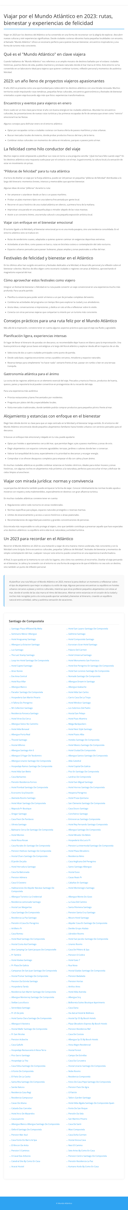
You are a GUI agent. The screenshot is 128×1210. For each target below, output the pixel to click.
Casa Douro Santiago (78, 808)
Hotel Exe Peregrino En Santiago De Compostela (91, 665)
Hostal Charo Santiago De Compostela (29, 856)
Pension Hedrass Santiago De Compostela (31, 851)
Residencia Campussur (22, 1097)
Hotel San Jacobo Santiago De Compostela (88, 939)
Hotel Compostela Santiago (81, 639)
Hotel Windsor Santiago (79, 702)
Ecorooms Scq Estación (22, 792)
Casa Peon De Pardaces (22, 819)
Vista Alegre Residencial (79, 1044)
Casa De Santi (74, 1124)
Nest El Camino (75, 1145)
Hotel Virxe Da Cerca (21, 718)
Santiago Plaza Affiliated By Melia (26, 628)
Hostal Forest (74, 1050)
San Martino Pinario (77, 1118)
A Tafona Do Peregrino (21, 702)
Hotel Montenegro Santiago (81, 888)
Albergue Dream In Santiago (81, 681)
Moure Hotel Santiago (78, 917)
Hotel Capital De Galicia (79, 766)
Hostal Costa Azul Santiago (23, 944)
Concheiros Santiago (78, 813)
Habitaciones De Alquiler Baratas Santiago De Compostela (32, 890)
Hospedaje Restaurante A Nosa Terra (28, 1050)
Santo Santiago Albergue (80, 866)
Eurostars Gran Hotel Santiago (82, 644)
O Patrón (72, 1092)
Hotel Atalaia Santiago (21, 960)
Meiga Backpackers (77, 724)
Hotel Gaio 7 (74, 960)
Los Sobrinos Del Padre (79, 708)
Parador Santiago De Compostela (27, 692)
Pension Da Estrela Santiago (24, 981)
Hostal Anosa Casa (77, 1140)
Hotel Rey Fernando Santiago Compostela (88, 824)
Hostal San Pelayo (76, 713)
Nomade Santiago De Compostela (84, 676)
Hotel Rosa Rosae (19, 840)
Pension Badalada (76, 976)
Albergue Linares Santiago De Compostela (31, 761)
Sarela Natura (17, 1087)
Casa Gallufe (17, 1044)
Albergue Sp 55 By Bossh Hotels (83, 1039)
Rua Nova (72, 965)
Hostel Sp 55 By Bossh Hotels (82, 1018)
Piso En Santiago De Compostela (83, 771)
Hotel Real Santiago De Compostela (28, 939)
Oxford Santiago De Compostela (26, 1129)
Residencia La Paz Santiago (24, 917)
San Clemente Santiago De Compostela (86, 803)
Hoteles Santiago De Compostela (83, 739)
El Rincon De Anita (19, 1145)
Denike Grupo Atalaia (78, 928)
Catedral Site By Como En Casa (25, 1161)
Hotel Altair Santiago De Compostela (28, 803)
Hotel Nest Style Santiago (80, 729)
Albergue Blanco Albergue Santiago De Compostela (35, 1124)
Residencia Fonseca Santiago (24, 713)
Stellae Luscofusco (20, 1002)
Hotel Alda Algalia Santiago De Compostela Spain (91, 1103)
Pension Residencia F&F (79, 1029)
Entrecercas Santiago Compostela (84, 819)
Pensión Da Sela (76, 1113)
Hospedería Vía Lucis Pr (79, 840)
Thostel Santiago (19, 739)
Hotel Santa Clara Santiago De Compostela (31, 1018)
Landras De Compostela (79, 776)
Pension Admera (19, 877)
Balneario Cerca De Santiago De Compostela (32, 829)
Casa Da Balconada (20, 872)
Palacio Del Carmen (77, 649)
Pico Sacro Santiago (20, 1055)
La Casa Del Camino (77, 902)
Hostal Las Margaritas (21, 907)
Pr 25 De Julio (17, 1013)
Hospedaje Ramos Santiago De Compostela (31, 766)
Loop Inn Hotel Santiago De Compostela (30, 660)
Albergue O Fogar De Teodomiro (26, 755)
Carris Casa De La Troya (79, 697)
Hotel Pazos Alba (76, 734)
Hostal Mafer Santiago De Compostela (29, 1029)
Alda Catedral (74, 761)
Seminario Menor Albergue (24, 634)
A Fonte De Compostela (22, 1071)
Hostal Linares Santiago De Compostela (87, 1066)
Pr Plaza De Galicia (20, 965)
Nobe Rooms (74, 1071)
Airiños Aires (74, 986)
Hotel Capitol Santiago (21, 665)
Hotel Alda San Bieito (21, 771)
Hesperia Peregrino (77, 792)
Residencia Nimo (76, 856)
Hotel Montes (17, 835)
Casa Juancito (17, 1118)
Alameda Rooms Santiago (23, 798)
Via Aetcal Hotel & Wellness (81, 1013)
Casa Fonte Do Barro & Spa (24, 1140)
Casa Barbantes (18, 776)
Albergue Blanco (19, 687)
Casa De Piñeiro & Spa (78, 949)
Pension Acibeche (19, 1039)
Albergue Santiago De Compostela (84, 829)
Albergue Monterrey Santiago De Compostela (32, 997)
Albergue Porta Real (20, 734)
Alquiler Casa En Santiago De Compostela (87, 923)
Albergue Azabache (77, 687)
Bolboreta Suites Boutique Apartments (86, 1002)
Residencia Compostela (79, 1076)
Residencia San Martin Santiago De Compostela (33, 991)
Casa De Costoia (76, 1034)
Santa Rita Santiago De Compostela (28, 1081)
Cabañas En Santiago (78, 882)
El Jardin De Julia (18, 861)
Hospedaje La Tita (19, 1060)
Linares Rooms (75, 944)
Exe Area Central (19, 676)
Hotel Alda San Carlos (78, 692)
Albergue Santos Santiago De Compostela (88, 755)
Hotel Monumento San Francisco (83, 660)
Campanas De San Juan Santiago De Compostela (34, 970)
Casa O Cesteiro (18, 882)
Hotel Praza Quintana (78, 798)
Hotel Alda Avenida (77, 991)
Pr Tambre (16, 954)
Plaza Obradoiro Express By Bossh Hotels (87, 1023)
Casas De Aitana (18, 1103)
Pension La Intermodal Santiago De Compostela (90, 845)
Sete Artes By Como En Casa (81, 1150)
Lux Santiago (17, 649)
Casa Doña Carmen (77, 1134)
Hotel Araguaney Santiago (23, 639)
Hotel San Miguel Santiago (80, 782)
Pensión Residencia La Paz (80, 1161)
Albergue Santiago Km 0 (22, 750)
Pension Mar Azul (19, 1134)
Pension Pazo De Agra (78, 1087)
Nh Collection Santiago (22, 708)
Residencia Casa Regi (21, 1092)
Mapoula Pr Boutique (21, 808)
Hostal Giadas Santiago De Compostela (86, 970)
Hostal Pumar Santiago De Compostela (29, 976)
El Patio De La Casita (20, 1076)
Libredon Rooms (76, 933)
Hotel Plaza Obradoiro (78, 851)
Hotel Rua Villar (18, 681)
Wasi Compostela (76, 1129)
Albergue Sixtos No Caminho (24, 724)
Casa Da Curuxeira (77, 1060)
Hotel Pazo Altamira (77, 718)
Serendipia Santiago (20, 1007)
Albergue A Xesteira (20, 1023)
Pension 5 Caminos (20, 1150)
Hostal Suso (74, 872)
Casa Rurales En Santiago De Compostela (30, 845)
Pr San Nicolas (18, 1034)
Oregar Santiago (19, 813)
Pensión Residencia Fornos (24, 782)
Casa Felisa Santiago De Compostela (28, 1066)
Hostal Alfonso (18, 745)
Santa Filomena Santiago (80, 907)
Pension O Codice (76, 954)
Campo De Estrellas (77, 1055)
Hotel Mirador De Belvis (79, 835)
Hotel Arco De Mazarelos (23, 1113)
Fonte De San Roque (78, 1108)
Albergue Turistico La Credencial (26, 896)
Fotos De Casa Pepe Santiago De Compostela (89, 1081)
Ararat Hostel (17, 1166)
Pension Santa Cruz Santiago (81, 912)
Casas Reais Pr (75, 877)
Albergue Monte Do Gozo (80, 896)
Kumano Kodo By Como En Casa (83, 1166)
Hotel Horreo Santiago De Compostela (86, 787)
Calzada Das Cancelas (21, 1108)
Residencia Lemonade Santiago (26, 902)
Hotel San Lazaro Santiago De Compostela (88, 628)
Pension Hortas (75, 981)
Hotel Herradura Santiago (23, 866)
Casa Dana (73, 1007)
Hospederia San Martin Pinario (25, 697)
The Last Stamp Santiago (23, 655)
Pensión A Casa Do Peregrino (25, 923)
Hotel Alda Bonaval (20, 729)
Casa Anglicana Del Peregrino (82, 861)
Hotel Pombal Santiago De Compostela (29, 787)
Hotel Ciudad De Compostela (82, 750)
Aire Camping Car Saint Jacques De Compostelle (33, 949)
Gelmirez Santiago (77, 634)
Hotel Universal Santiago (80, 655)
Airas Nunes (17, 671)
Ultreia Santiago (18, 824)
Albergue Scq (74, 997)
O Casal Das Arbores (21, 1156)
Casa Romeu (17, 933)
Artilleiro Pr (16, 928)
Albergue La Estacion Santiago (25, 644)
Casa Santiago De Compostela (25, 912)
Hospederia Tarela (19, 986)
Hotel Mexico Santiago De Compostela (86, 745)
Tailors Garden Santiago (79, 1097)
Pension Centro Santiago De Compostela (87, 1156)
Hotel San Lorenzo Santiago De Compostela (88, 671)
